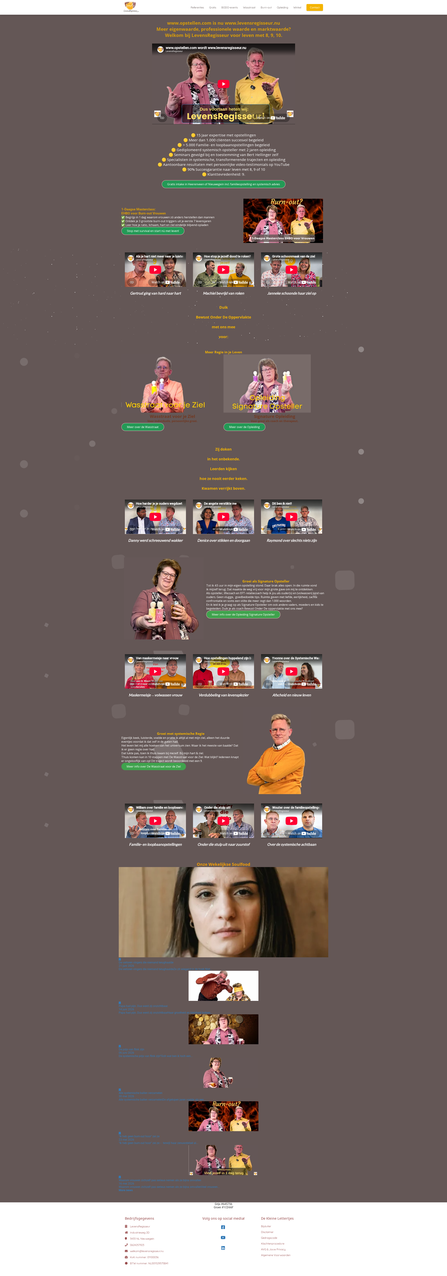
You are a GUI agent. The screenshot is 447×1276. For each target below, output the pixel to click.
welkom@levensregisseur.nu (147, 1251)
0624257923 (137, 1245)
